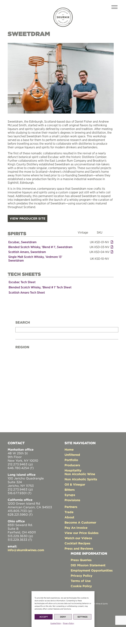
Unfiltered (72, 455)
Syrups (70, 495)
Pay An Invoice (76, 528)
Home (69, 449)
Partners (71, 507)
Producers (72, 465)
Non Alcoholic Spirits (81, 479)
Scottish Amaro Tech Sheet (27, 292)
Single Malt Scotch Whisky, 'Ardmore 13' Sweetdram (35, 258)
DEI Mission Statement (88, 565)
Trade (69, 512)
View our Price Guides (81, 533)
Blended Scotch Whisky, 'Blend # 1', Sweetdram (40, 247)
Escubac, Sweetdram (22, 242)
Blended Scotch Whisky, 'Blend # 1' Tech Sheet (40, 287)
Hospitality (73, 470)
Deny (63, 617)
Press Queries (81, 560)
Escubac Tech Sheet (22, 282)
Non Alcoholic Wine (80, 474)
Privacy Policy (68, 623)
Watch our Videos (78, 538)
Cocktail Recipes (77, 543)
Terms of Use (81, 581)
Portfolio (71, 460)
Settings (82, 617)
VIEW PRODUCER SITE (27, 218)
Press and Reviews (79, 548)
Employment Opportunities (92, 570)
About (69, 517)
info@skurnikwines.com (26, 550)
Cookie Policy (55, 623)
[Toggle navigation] (114, 7)
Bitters (70, 490)
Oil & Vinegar (75, 484)
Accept (43, 617)
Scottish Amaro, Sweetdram (27, 252)
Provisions (72, 500)
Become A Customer (80, 522)
